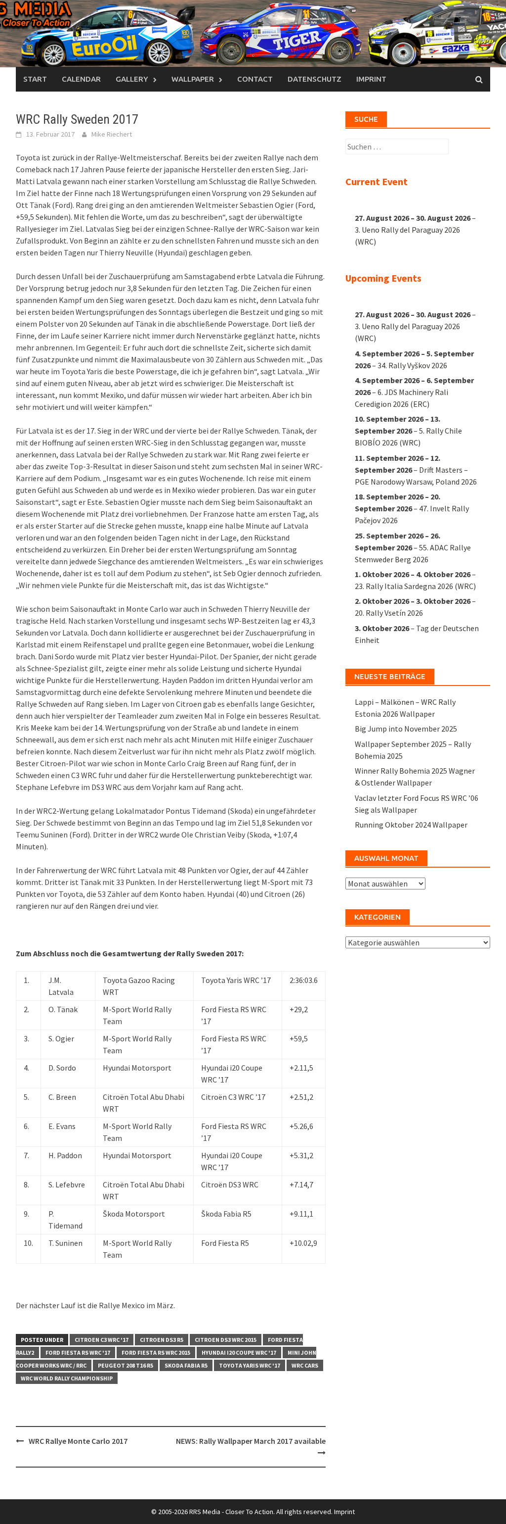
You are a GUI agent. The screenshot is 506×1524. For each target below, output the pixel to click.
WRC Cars (305, 1365)
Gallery (132, 79)
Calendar (81, 79)
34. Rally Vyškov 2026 (412, 365)
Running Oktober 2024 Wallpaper (411, 825)
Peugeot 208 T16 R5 (125, 1365)
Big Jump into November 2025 (406, 729)
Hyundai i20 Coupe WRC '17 (239, 1352)
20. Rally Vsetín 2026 (389, 613)
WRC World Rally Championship (67, 1378)
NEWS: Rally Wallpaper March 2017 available (251, 1441)
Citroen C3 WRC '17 (101, 1339)
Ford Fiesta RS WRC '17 (77, 1352)
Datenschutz (314, 79)
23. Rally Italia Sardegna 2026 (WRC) (415, 586)
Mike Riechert (111, 134)
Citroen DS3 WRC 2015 (225, 1339)
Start (35, 79)
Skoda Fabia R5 (186, 1365)
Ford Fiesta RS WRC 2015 (156, 1352)
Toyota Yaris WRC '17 (249, 1365)
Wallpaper (192, 79)
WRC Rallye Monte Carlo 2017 (78, 1441)
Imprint (371, 79)
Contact (255, 79)
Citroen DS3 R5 (161, 1339)
